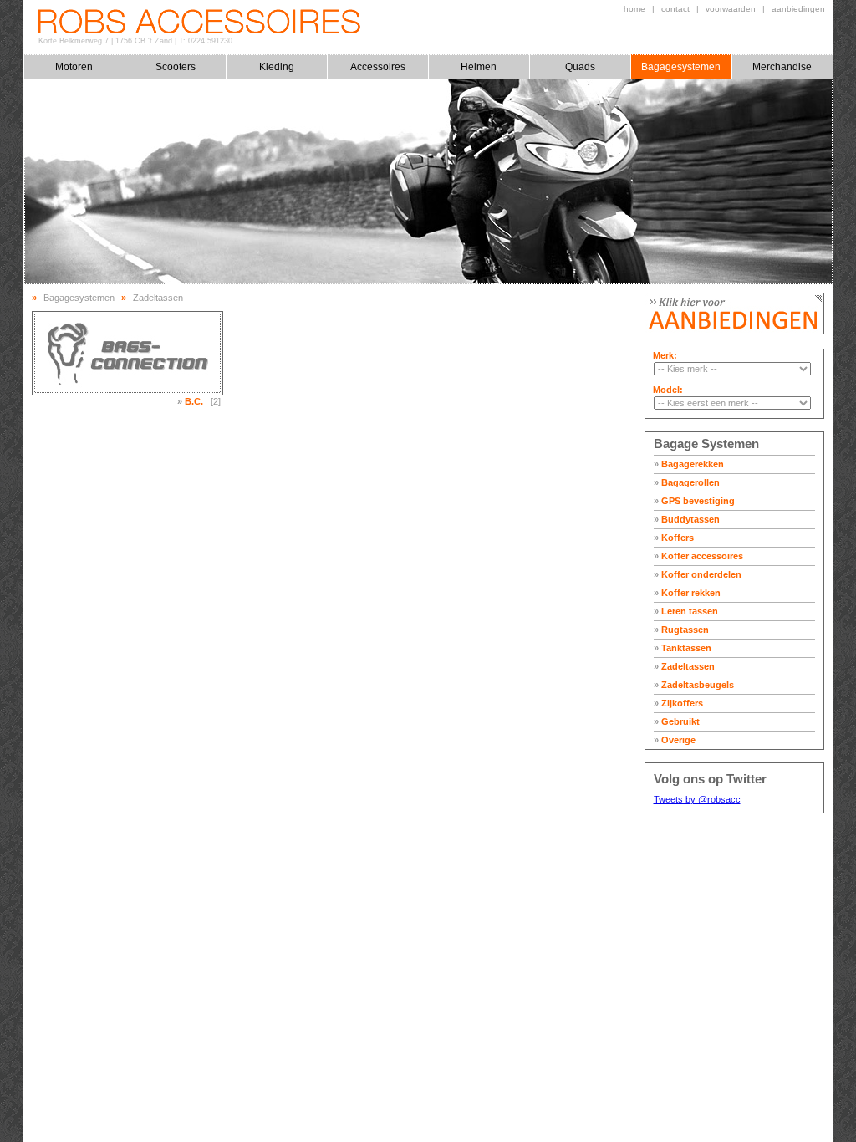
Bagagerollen (687, 482)
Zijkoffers (678, 703)
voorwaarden (731, 8)
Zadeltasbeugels (694, 685)
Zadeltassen (684, 666)
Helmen (479, 67)
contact (675, 8)
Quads (580, 67)
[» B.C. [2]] (127, 353)
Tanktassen (682, 648)
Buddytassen (687, 519)
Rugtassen (681, 630)
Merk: (665, 355)
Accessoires (377, 67)
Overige (675, 740)
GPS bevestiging (694, 501)
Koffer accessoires (698, 556)
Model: (668, 390)
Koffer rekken (687, 593)
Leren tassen (686, 611)
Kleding (276, 67)
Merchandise (782, 67)
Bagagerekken (689, 464)
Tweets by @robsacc (697, 799)
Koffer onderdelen (697, 574)
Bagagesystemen (681, 67)
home (634, 8)
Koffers (674, 538)
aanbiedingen (798, 8)
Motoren (74, 67)
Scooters (175, 67)
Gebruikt (677, 721)
